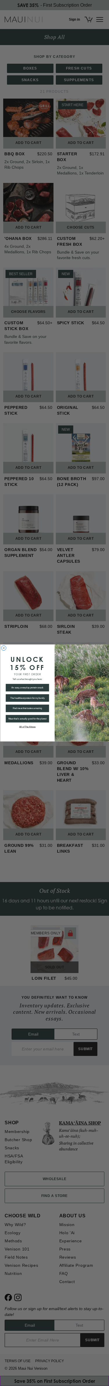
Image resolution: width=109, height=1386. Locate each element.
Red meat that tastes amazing (27, 708)
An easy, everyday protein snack (27, 687)
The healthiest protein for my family (27, 698)
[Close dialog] (3, 648)
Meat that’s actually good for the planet (27, 718)
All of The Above (27, 727)
